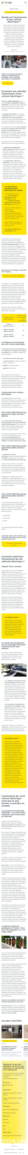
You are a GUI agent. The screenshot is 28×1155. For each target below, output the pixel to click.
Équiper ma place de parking (11, 1103)
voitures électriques (13, 101)
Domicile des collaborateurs (11, 1109)
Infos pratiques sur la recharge (9, 1040)
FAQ (4, 1129)
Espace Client (7, 1132)
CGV (23, 1152)
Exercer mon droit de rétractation (12, 1135)
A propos (5, 1119)
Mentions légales (20, 1149)
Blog (4, 1126)
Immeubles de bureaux (9, 1113)
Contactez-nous (8, 83)
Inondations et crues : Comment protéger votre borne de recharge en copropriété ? (9, 1048)
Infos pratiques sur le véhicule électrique (14, 12)
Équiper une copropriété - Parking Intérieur (12, 1093)
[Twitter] (11, 1085)
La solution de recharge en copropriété (13, 276)
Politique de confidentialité (9, 1149)
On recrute (6, 1122)
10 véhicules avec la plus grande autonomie (14, 544)
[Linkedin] (3, 1085)
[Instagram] (6, 1085)
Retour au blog (14, 8)
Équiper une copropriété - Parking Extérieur (12, 1099)
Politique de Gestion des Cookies (10, 1152)
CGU (20, 1152)
